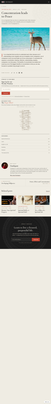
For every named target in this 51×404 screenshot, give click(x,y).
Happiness (24, 127)
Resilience (29, 127)
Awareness (26, 110)
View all (48, 191)
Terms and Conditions (19, 96)
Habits (24, 118)
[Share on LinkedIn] (19, 73)
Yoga (24, 123)
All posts (4, 6)
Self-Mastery (22, 120)
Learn (25, 141)
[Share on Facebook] (22, 73)
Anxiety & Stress (28, 121)
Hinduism (25, 150)
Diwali (26, 124)
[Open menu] (48, 2)
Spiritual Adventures (25, 138)
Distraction (29, 118)
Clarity (26, 120)
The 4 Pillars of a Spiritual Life (40, 211)
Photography (28, 117)
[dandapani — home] (7, 2)
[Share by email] (14, 73)
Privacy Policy (27, 96)
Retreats (26, 115)
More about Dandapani (15, 175)
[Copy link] (12, 73)
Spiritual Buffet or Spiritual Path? (23, 211)
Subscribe (5, 93)
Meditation (22, 111)
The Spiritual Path (6, 9)
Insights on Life (25, 144)
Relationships (22, 115)
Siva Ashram (22, 126)
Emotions (22, 121)
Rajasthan (26, 129)
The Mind (29, 114)
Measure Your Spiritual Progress (8, 211)
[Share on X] (17, 73)
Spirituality (28, 112)
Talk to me (47, 401)
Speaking (25, 147)
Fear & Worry (24, 113)
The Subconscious (23, 112)
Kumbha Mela (22, 124)
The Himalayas (23, 117)
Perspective (28, 126)
